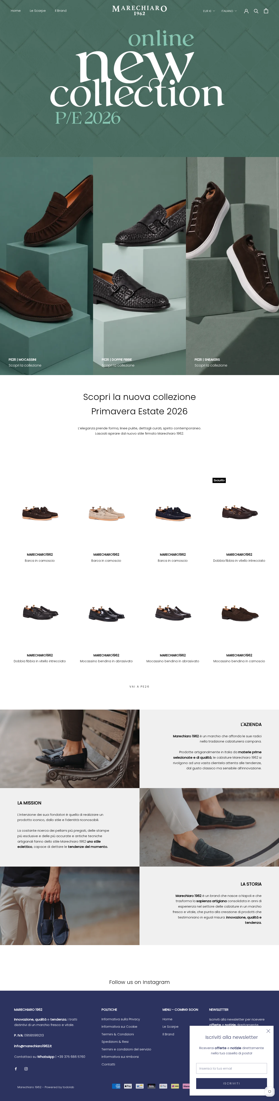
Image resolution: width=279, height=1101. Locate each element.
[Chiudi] (268, 1031)
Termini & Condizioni (118, 1034)
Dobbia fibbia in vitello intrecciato (239, 560)
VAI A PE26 (139, 686)
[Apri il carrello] (266, 10)
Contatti (108, 1064)
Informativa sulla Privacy (121, 1019)
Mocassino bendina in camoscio (239, 661)
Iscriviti (231, 1083)
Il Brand (60, 10)
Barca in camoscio (40, 560)
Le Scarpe (38, 10)
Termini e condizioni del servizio (126, 1049)
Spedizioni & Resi (115, 1041)
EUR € (207, 11)
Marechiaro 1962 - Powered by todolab (45, 1087)
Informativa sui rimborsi (120, 1056)
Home (16, 10)
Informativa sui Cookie (119, 1026)
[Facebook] (15, 1069)
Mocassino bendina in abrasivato (106, 661)
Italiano (227, 11)
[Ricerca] (256, 11)
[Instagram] (26, 1069)
